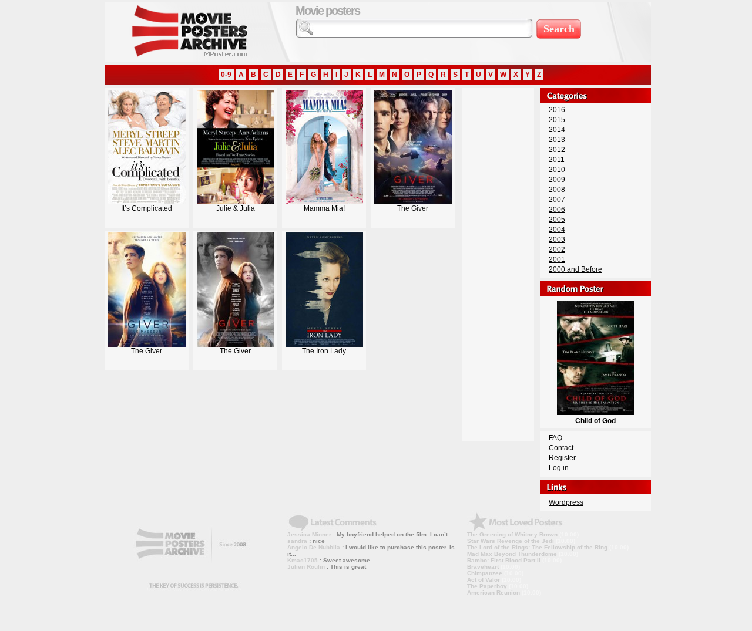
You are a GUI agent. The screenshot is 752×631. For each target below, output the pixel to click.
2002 (557, 249)
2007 (557, 199)
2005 (557, 219)
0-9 (226, 74)
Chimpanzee (484, 573)
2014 (557, 130)
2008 (557, 189)
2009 (557, 180)
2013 (557, 140)
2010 (557, 170)
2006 (557, 209)
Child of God (595, 421)
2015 (557, 120)
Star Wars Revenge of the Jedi (510, 541)
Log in (559, 468)
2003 (557, 239)
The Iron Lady (324, 351)
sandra (297, 541)
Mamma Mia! (324, 208)
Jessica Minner (309, 534)
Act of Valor (483, 579)
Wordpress (566, 502)
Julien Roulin (306, 566)
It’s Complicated (146, 208)
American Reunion (493, 592)
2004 (557, 229)
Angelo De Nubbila (313, 547)
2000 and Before (575, 269)
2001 (557, 259)
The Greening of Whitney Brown (512, 534)
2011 (557, 160)
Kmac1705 (302, 560)
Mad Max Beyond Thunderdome (512, 554)
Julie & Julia (235, 208)
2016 (557, 110)
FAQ (555, 438)
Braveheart (483, 566)
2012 (557, 150)
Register (562, 458)
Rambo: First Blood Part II (503, 560)
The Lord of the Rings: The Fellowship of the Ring (537, 547)
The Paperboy (487, 586)
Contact (561, 448)
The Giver (412, 208)
